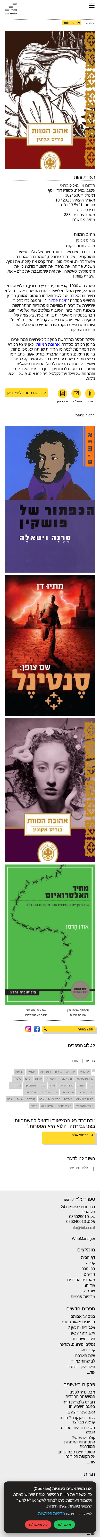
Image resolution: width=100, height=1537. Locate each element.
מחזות (81, 1085)
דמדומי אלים (80, 1135)
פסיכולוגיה (54, 1099)
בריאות (19, 1071)
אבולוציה (84, 1071)
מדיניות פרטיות (83, 1297)
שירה (10, 1099)
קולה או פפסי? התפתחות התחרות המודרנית (79, 1442)
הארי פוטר (66, 1078)
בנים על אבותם (82, 1316)
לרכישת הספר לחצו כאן (26, 393)
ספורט (81, 1092)
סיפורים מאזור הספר (78, 1322)
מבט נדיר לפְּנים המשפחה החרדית (80, 1394)
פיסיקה (68, 1099)
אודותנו (89, 1285)
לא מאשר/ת (38, 1524)
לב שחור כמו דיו (82, 1361)
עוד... (91, 1372)
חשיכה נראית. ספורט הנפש (78, 1430)
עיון (56, 1092)
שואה (20, 1099)
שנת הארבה (85, 1356)
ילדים (28, 1078)
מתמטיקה (30, 1085)
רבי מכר (88, 1269)
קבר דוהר (87, 1350)
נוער (91, 1092)
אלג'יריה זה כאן (83, 1333)
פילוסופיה (30, 1092)
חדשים (89, 1274)
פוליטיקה (45, 1092)
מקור (52, 1085)
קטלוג (90, 1263)
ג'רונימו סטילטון (84, 1078)
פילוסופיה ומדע (84, 1099)
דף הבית (88, 1257)
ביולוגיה (31, 1071)
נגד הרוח (16, 1085)
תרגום (34, 1106)
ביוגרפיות (45, 1071)
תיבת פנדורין (64, 1106)
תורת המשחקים (84, 1106)
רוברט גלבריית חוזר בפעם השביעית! (79, 1404)
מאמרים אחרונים (81, 1280)
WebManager (83, 1239)
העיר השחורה (84, 1339)
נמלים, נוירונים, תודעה (77, 1344)
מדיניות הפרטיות (51, 1513)
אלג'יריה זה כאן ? (81, 1328)
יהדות (38, 1078)
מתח (42, 1085)
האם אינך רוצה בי (81, 1367)
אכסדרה (70, 1071)
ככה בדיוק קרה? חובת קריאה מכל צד (77, 1420)
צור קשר (88, 1291)
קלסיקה (31, 1099)
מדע (91, 1085)
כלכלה (17, 1078)
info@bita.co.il (83, 1228)
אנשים (58, 1071)
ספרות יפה (67, 1092)
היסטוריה (51, 1078)
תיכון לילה (47, 1106)
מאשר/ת (64, 1524)
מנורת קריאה (66, 1085)
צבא (41, 1099)
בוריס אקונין (85, 240)
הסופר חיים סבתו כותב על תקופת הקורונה (76, 1454)
